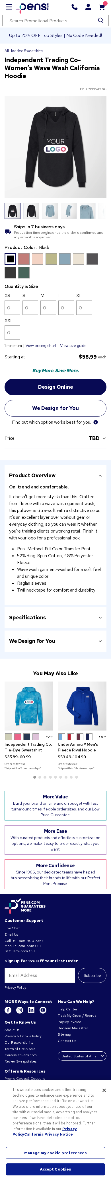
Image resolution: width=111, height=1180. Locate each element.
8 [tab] (71, 777)
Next (99, 211)
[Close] (104, 1090)
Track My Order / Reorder (78, 1015)
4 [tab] (50, 777)
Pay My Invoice (69, 1022)
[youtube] (43, 1012)
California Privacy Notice (48, 1134)
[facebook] (8, 1012)
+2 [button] (48, 737)
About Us (12, 1030)
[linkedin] (32, 1012)
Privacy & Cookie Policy (23, 1036)
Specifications (27, 617)
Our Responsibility (19, 1042)
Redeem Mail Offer (73, 1028)
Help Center (67, 1009)
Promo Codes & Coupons (25, 1078)
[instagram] (20, 1012)
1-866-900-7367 (30, 940)
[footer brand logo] (25, 906)
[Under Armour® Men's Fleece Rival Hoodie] (82, 706)
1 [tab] (34, 777)
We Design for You (32, 641)
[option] (10, 259)
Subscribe (92, 975)
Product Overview (32, 475)
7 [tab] (66, 777)
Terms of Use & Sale (20, 1049)
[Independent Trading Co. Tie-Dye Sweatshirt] (29, 706)
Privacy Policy (15, 987)
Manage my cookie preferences (55, 1152)
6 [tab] (60, 777)
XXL (9, 320)
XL (79, 295)
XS (7, 295)
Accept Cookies (55, 1169)
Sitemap (64, 1034)
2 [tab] (39, 777)
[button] (8, 736)
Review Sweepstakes (20, 1061)
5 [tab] (55, 777)
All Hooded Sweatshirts (24, 50)
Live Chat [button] (12, 928)
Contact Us (67, 1040)
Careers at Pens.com (21, 1055)
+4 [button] (100, 737)
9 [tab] (76, 777)
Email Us (11, 934)
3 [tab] (45, 777)
